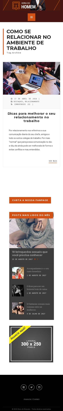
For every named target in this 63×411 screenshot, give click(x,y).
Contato (36, 399)
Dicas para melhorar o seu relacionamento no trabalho (32, 117)
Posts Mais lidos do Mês (31, 215)
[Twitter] (31, 387)
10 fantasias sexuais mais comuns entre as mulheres (38, 307)
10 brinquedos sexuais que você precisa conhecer (30, 253)
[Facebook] (24, 387)
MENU (31, 17)
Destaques (18, 101)
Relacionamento (32, 101)
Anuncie (27, 399)
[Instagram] (39, 387)
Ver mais (53, 161)
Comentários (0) (22, 104)
